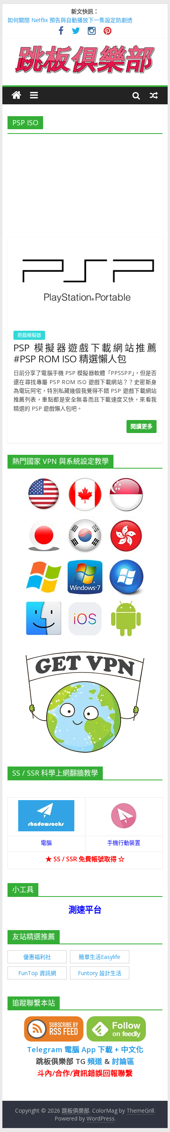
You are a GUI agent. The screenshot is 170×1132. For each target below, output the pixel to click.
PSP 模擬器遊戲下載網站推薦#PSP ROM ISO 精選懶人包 (85, 353)
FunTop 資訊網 (37, 973)
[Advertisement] (85, 183)
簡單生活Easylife (99, 957)
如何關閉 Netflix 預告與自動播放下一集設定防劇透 (70, 20)
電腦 (46, 842)
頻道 (94, 1061)
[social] (61, 32)
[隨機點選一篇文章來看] (153, 95)
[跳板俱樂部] (85, 46)
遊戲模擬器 (29, 335)
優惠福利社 (37, 957)
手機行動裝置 (123, 842)
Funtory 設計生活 (99, 973)
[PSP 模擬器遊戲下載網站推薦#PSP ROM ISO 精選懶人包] (85, 242)
